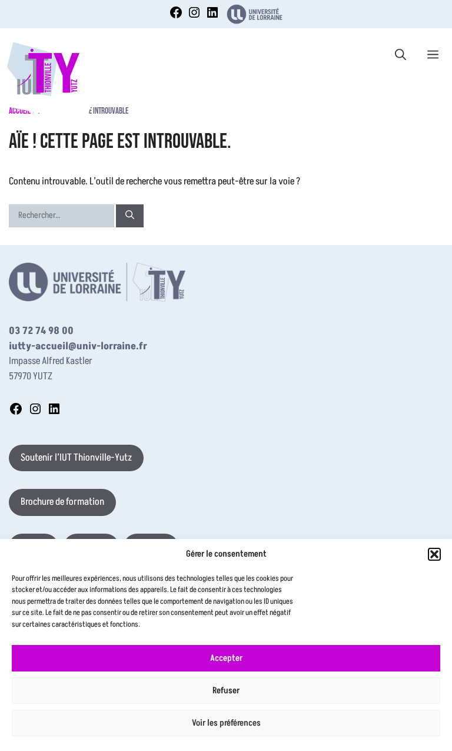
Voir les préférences (226, 723)
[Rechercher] (130, 215)
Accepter (226, 658)
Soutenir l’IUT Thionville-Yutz (76, 458)
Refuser (226, 690)
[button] (434, 554)
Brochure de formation (62, 502)
